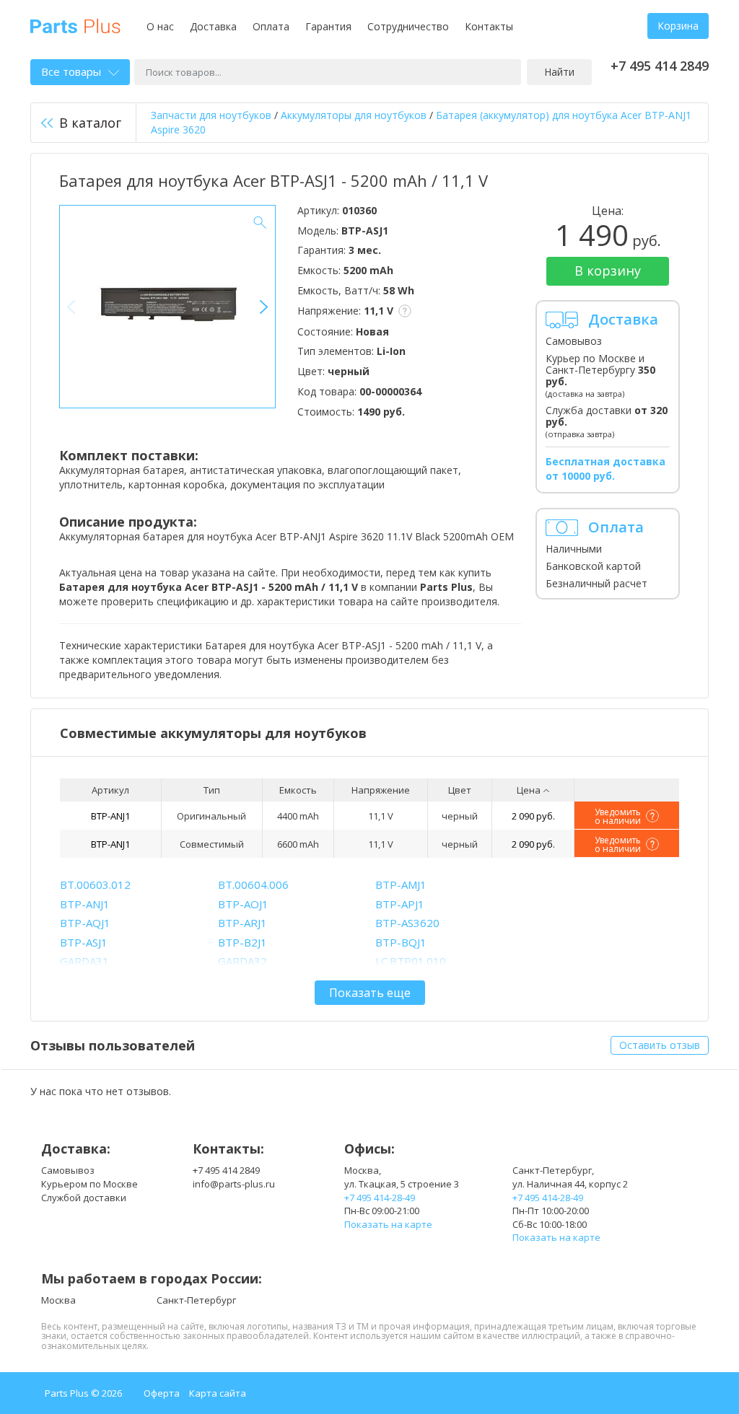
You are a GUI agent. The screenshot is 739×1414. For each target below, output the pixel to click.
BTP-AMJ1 (401, 884)
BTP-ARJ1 (242, 922)
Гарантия (328, 26)
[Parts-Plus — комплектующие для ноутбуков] (75, 25)
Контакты (489, 26)
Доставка (213, 26)
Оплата (271, 26)
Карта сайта (217, 1393)
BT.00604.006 (253, 884)
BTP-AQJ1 (85, 922)
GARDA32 (242, 961)
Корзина (678, 25)
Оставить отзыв (659, 1045)
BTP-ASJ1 (84, 942)
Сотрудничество (408, 26)
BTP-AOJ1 (243, 904)
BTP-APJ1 (399, 904)
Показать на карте (388, 1224)
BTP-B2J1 (242, 942)
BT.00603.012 (95, 884)
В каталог (90, 122)
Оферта (162, 1393)
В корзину (607, 270)
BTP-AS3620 (407, 922)
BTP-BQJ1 (401, 942)
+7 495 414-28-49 (379, 1197)
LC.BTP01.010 (410, 961)
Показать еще (370, 993)
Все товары (71, 71)
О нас (160, 26)
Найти (559, 72)
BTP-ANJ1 (110, 815)
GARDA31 (84, 961)
